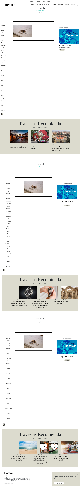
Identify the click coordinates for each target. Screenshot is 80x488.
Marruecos (3, 42)
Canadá (40, 143)
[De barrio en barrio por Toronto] (40, 136)
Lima (2, 77)
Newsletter (73, 4)
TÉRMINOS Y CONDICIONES (34, 483)
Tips (19, 143)
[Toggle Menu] (2, 5)
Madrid (2, 30)
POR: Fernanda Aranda (40, 10)
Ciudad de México (55, 143)
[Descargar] (69, 36)
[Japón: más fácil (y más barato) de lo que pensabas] (19, 136)
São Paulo (3, 90)
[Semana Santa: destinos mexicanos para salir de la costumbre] (19, 447)
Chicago (2, 50)
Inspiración (60, 4)
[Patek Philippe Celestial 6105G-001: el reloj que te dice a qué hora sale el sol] (19, 292)
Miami (2, 57)
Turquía (64, 299)
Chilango (32, 1)
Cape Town (3, 47)
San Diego (3, 62)
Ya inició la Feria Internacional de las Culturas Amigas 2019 (60, 148)
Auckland (3, 25)
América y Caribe (34, 143)
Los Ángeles (3, 55)
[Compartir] (2, 114)
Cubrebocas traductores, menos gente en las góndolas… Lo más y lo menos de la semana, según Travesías (40, 460)
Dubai (2, 67)
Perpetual (66, 4)
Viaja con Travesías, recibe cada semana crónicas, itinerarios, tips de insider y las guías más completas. (65, 476)
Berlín (2, 32)
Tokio (2, 105)
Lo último (53, 4)
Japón (16, 143)
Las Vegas (3, 52)
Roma (2, 93)
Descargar (62, 49)
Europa (61, 299)
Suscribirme (59, 483)
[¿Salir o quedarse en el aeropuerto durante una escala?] (61, 447)
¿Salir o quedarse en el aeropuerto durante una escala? (61, 458)
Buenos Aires (3, 45)
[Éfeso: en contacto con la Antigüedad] (61, 292)
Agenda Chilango (46, 1)
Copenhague (3, 65)
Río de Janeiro (3, 87)
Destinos (12, 143)
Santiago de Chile (4, 98)
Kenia (2, 40)
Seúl (1, 100)
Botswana (3, 37)
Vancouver (3, 110)
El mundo (38, 4)
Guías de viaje (46, 4)
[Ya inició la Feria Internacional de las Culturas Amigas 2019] (61, 136)
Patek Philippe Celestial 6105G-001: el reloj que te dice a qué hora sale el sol (19, 303)
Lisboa (2, 80)
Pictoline (38, 1)
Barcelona (3, 27)
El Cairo (2, 70)
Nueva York (3, 60)
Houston (2, 75)
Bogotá (2, 35)
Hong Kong (3, 72)
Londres (2, 82)
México (32, 4)
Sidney (2, 103)
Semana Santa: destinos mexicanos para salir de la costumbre (19, 458)
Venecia (2, 95)
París (2, 85)
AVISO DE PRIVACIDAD (23, 483)
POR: (40, 166)
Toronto (2, 108)
